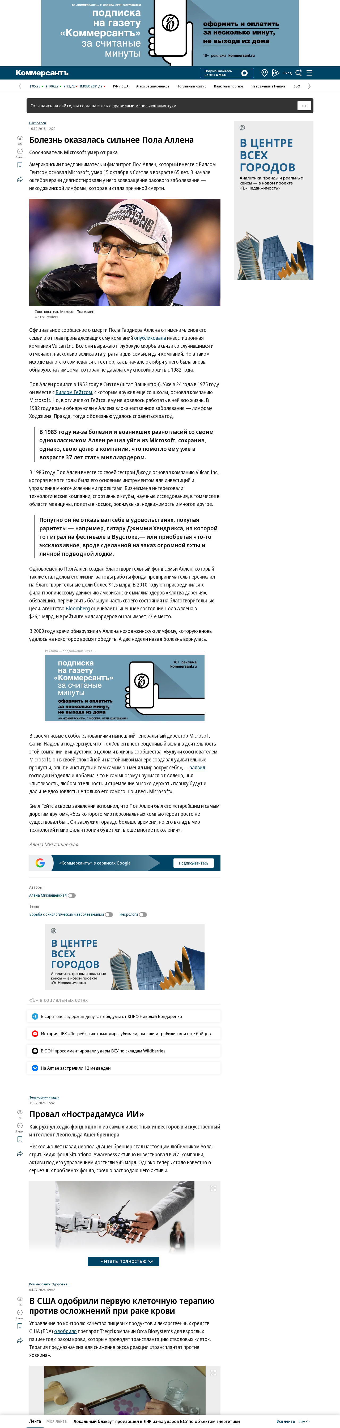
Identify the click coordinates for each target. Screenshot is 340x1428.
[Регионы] (265, 73)
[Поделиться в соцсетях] (20, 179)
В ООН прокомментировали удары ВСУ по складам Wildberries (103, 1051)
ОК (304, 105)
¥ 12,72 (69, 86)
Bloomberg (78, 608)
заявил (197, 767)
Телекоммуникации (44, 1101)
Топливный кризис (191, 86)
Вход (287, 72)
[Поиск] (299, 73)
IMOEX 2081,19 (91, 86)
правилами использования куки (144, 106)
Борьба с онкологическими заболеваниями (66, 914)
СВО (297, 86)
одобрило (65, 1344)
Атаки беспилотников (152, 86)
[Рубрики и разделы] (309, 73)
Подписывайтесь (194, 863)
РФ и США (120, 86)
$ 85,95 (34, 86)
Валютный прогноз (229, 86)
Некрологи (37, 123)
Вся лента (286, 1421)
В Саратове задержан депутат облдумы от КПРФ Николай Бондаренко (111, 1016)
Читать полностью (123, 1264)
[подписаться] (73, 895)
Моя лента (56, 1421)
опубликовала (150, 337)
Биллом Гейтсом (74, 392)
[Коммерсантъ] (42, 73)
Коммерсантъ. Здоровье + (49, 1297)
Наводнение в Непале (269, 86)
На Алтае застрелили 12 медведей (76, 1068)
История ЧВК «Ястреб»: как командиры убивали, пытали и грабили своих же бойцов (126, 1033)
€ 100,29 (52, 86)
